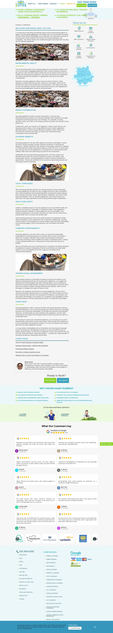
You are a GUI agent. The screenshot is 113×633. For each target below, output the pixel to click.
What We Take (23, 575)
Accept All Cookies (75, 628)
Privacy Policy (23, 585)
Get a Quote (63, 380)
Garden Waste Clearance (54, 579)
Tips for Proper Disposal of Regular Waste (29, 342)
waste (17, 34)
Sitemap (21, 599)
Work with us (23, 595)
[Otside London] (83, 88)
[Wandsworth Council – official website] (23, 538)
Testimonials (23, 568)
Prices (62, 3)
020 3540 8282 (86, 2)
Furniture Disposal (78, 48)
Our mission (23, 555)
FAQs (20, 565)
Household (32, 71)
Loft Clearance (90, 47)
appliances (34, 34)
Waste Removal (78, 31)
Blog (20, 558)
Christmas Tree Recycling (90, 56)
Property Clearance (52, 573)
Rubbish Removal (51, 559)
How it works (43, 3)
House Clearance (91, 31)
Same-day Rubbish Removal (54, 611)
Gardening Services (65, 415)
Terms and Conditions (26, 592)
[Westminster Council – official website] (40, 538)
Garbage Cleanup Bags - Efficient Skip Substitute (32, 346)
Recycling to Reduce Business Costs (28, 352)
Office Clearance (79, 39)
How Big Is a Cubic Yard (26, 582)
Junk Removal (50, 566)
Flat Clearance (51, 600)
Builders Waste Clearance (90, 40)
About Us (31, 3)
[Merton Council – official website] (90, 538)
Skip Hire (22, 572)
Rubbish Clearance (52, 556)
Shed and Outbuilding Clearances (52, 607)
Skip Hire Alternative (25, 578)
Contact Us (71, 3)
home (28, 34)
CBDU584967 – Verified (28, 17)
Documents (22, 588)
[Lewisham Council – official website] (73, 538)
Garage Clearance (79, 56)
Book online (50, 380)
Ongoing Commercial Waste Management (54, 615)
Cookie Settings (73, 625)
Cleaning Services (22, 415)
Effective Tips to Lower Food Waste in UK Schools (32, 355)
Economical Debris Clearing (25, 349)
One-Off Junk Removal (53, 619)
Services (53, 3)
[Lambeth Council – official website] (56, 538)
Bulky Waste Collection (53, 603)
